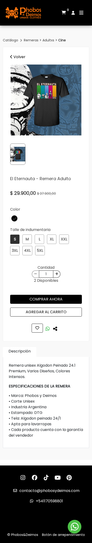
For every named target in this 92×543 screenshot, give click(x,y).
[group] (46, 100)
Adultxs (48, 40)
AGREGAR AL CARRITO (46, 312)
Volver (19, 57)
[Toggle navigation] (81, 12)
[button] (14, 218)
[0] (63, 13)
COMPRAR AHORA (46, 299)
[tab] (19, 352)
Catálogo (11, 40)
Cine (62, 40)
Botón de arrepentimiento (63, 534)
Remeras (31, 40)
